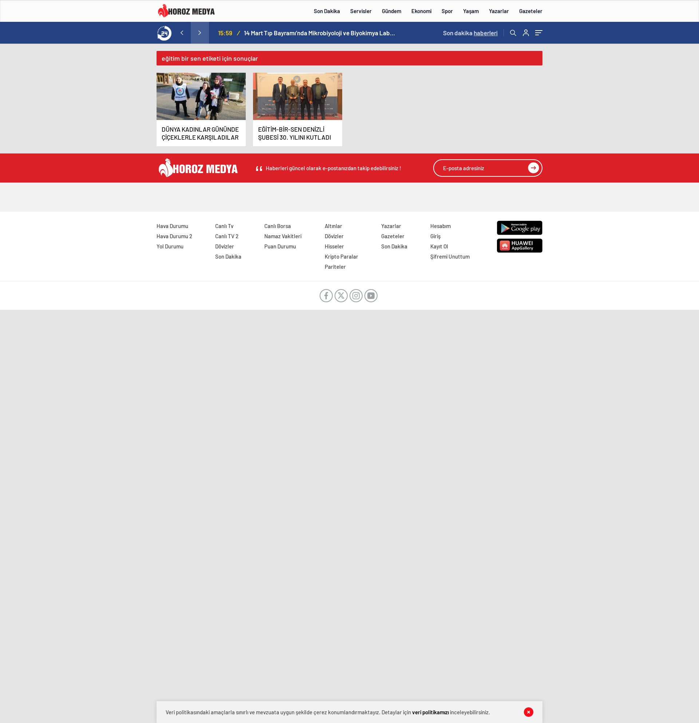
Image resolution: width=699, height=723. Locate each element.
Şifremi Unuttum (450, 256)
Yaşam (471, 11)
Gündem (391, 11)
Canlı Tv (224, 226)
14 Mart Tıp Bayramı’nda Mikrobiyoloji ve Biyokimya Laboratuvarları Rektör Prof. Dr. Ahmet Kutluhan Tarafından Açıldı (320, 32)
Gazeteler (530, 11)
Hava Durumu (172, 226)
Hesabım (440, 226)
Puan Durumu (280, 246)
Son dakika (470, 32)
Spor (447, 11)
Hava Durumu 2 (174, 236)
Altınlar (333, 226)
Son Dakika (327, 11)
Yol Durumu (170, 246)
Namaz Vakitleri (282, 236)
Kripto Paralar (341, 256)
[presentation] (182, 33)
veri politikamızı (430, 712)
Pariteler (335, 266)
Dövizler (224, 246)
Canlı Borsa (277, 226)
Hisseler (334, 246)
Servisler (361, 11)
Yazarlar (499, 11)
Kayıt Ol (439, 246)
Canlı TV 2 (226, 236)
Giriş (435, 236)
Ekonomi (421, 11)
